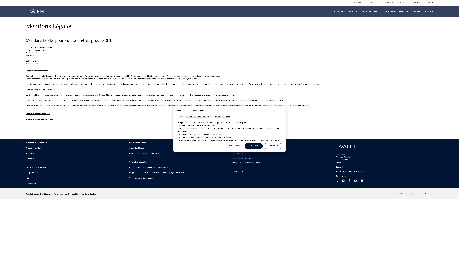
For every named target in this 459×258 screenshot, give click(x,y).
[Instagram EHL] (362, 180)
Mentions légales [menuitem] (88, 194)
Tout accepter (253, 146)
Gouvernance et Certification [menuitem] (141, 178)
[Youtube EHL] (355, 180)
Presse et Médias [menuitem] (33, 148)
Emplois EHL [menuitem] (237, 171)
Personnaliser (234, 146)
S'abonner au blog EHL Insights (349, 171)
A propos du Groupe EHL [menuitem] (37, 142)
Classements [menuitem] (31, 158)
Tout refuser (273, 146)
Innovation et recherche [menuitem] (242, 158)
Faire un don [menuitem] (388, 3)
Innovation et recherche (397, 11)
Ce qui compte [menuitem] (32, 172)
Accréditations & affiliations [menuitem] (38, 194)
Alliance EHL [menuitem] (373, 3)
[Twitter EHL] (337, 180)
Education (353, 11)
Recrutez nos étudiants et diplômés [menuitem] (144, 153)
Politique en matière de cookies (40, 119)
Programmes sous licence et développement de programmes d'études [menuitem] (158, 172)
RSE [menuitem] (27, 178)
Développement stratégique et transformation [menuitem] (148, 167)
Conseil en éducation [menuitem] (138, 162)
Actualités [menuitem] (30, 153)
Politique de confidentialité (38, 113)
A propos (338, 11)
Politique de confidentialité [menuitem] (66, 194)
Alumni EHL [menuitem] (358, 3)
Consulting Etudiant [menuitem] (137, 148)
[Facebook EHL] (349, 180)
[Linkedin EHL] (343, 180)
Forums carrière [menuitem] (239, 153)
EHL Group (35, 61)
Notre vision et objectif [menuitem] (36, 167)
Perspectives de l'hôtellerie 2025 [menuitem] (246, 162)
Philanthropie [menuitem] (31, 183)
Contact (339, 167)
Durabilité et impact (423, 11)
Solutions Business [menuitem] (137, 142)
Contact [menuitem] (401, 3)
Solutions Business (371, 11)
